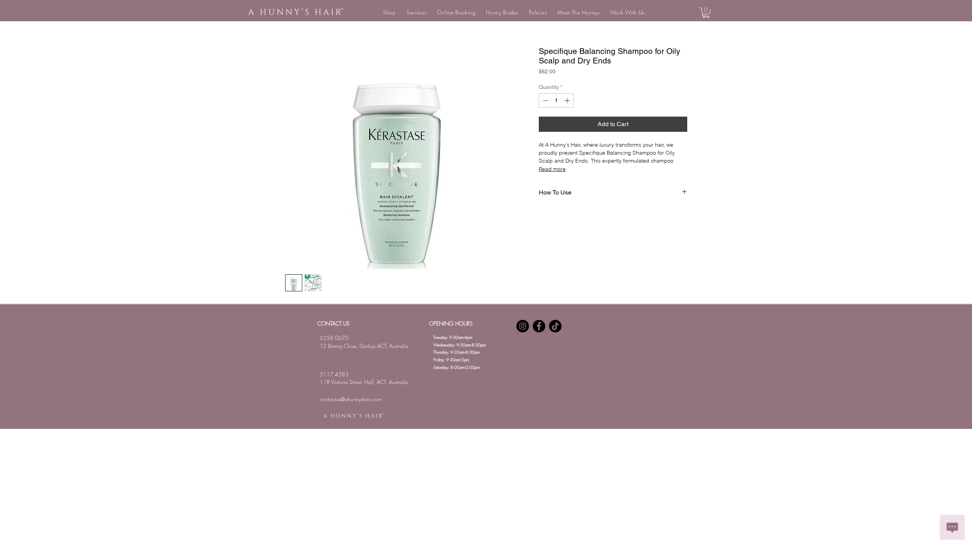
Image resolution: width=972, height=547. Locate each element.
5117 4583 (334, 374)
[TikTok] (555, 326)
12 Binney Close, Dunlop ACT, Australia (364, 345)
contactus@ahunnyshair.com (351, 399)
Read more (552, 169)
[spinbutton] (556, 100)
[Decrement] (544, 100)
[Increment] (568, 100)
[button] (389, 12)
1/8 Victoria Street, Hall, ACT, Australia (364, 382)
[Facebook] (539, 326)
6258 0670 (334, 337)
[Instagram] (522, 326)
